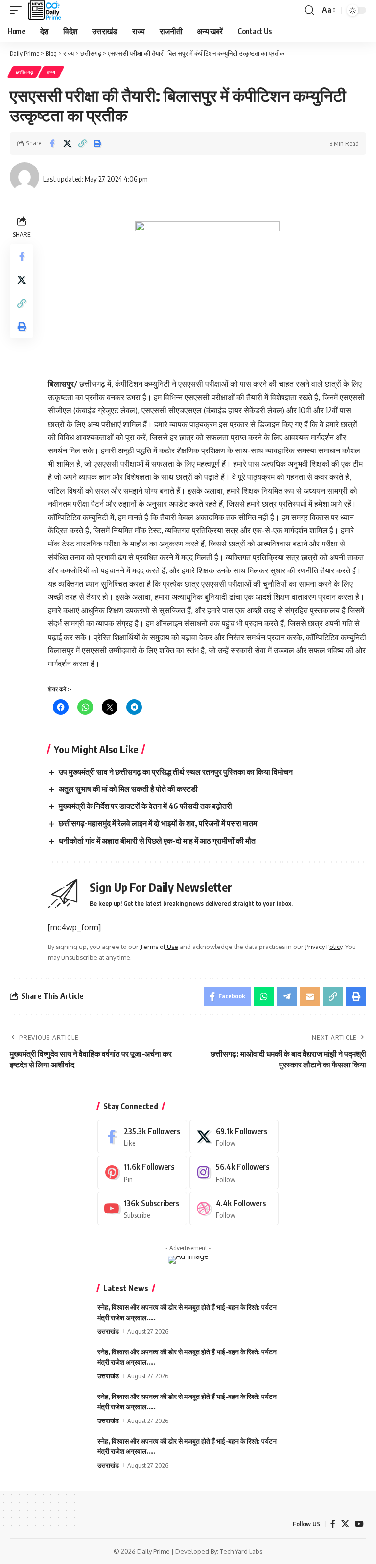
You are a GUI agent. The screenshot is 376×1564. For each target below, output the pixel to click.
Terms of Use (159, 946)
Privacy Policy (323, 946)
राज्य (51, 72)
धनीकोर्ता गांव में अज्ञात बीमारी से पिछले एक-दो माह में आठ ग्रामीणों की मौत (157, 841)
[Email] (310, 996)
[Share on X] (67, 143)
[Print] (97, 143)
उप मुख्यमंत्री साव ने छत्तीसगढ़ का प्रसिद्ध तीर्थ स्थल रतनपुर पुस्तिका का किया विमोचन (176, 772)
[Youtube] (142, 1209)
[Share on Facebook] (52, 143)
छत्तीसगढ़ (24, 72)
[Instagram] (234, 1172)
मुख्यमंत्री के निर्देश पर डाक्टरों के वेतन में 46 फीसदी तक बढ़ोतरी (145, 806)
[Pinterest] (142, 1172)
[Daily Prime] (44, 10)
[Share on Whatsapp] (264, 996)
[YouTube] (359, 1524)
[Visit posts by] (24, 176)
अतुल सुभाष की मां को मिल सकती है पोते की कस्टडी (128, 789)
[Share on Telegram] (287, 996)
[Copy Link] (82, 143)
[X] (234, 1137)
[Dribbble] (234, 1209)
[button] (18, 10)
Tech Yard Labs (241, 1551)
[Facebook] (142, 1137)
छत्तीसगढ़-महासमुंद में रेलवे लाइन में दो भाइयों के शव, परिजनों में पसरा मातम (158, 823)
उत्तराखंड (108, 1331)
